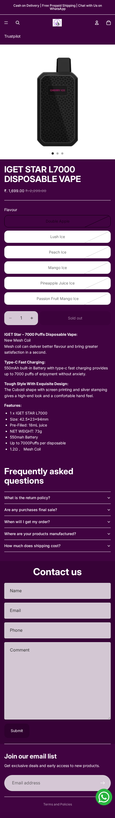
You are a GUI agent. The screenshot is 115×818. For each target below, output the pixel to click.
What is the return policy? (27, 497)
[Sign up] (102, 783)
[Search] (18, 23)
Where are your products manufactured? (40, 533)
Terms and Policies (57, 804)
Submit (17, 730)
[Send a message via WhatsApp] (103, 797)
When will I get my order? (27, 521)
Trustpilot (12, 36)
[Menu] (6, 23)
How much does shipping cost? (32, 545)
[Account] (97, 23)
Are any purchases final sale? (30, 509)
